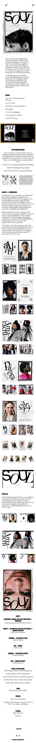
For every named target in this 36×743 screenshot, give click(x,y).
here (20, 506)
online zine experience (24, 217)
